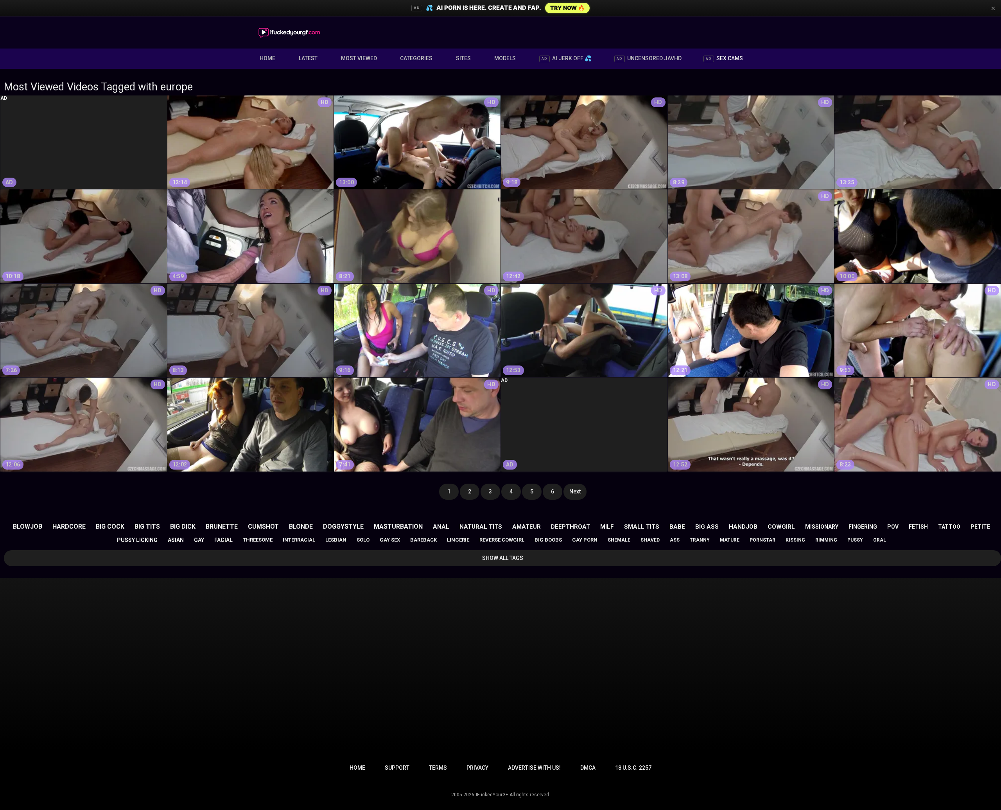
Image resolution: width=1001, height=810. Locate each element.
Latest (308, 58)
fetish (918, 527)
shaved (650, 540)
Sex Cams (724, 58)
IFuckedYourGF (492, 794)
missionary (821, 527)
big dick (183, 526)
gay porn (584, 540)
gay (199, 540)
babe (677, 526)
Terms (438, 768)
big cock (110, 526)
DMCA (588, 768)
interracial (299, 540)
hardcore (69, 526)
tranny (700, 540)
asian (176, 540)
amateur (526, 526)
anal (441, 526)
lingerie (458, 540)
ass (675, 540)
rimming (826, 540)
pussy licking (137, 540)
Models (505, 58)
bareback (423, 540)
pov (893, 527)
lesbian (335, 540)
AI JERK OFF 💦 (566, 58)
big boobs (548, 540)
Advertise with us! (534, 768)
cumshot (263, 526)
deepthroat (570, 526)
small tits (641, 526)
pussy (855, 540)
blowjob (27, 526)
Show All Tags (502, 558)
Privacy (477, 768)
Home (267, 58)
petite (980, 527)
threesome (258, 540)
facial (223, 540)
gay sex (390, 540)
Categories (416, 58)
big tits (147, 526)
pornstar (762, 540)
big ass (707, 526)
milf (607, 526)
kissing (795, 540)
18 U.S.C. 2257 (633, 768)
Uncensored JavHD (649, 58)
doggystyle (343, 526)
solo (363, 540)
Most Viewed (359, 58)
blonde (301, 526)
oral (879, 540)
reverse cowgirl (501, 540)
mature (729, 540)
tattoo (949, 527)
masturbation (398, 526)
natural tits (480, 526)
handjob (743, 526)
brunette (222, 526)
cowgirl (781, 526)
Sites (463, 58)
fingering (863, 527)
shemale (619, 540)
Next (575, 491)
